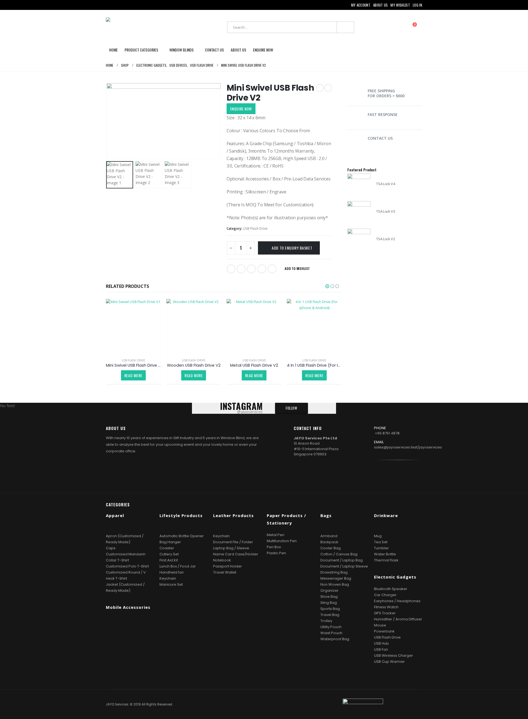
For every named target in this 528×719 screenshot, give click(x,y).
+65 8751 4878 (387, 433)
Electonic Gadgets (395, 577)
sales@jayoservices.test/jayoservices (408, 447)
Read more (133, 375)
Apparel (115, 515)
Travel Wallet (224, 572)
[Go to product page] (133, 326)
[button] (107, 121)
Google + (261, 268)
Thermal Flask (386, 560)
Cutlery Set (169, 554)
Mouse (380, 625)
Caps (111, 548)
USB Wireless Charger (393, 655)
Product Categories (141, 50)
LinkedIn (251, 268)
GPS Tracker (385, 613)
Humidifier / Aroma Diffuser (398, 619)
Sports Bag (330, 608)
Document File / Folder (233, 542)
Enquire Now (241, 109)
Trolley (326, 620)
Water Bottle (385, 554)
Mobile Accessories (128, 607)
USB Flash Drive (255, 228)
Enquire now (263, 50)
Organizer (329, 590)
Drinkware (386, 515)
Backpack (329, 542)
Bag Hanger (170, 542)
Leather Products (233, 515)
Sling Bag (328, 602)
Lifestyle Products (181, 515)
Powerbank (384, 631)
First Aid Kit (169, 560)
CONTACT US (380, 138)
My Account (360, 5)
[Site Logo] (140, 27)
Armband (328, 536)
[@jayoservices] (407, 475)
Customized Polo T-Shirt (127, 566)
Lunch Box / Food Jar (178, 566)
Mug (378, 536)
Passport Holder (227, 566)
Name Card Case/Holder (235, 554)
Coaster (167, 548)
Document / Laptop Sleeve (344, 566)
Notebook (222, 560)
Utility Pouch (331, 626)
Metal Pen (275, 534)
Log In (417, 5)
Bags (326, 515)
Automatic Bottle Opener (182, 536)
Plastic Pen (276, 553)
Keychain (168, 578)
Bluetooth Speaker (390, 588)
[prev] (320, 88)
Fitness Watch (386, 607)
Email (272, 268)
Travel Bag (329, 614)
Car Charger (385, 595)
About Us (380, 5)
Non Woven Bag (334, 584)
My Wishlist (400, 5)
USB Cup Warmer (389, 661)
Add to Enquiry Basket (292, 248)
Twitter (241, 268)
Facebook (231, 268)
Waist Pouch (331, 633)
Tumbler (381, 548)
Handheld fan (172, 572)
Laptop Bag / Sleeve (231, 548)
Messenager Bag (335, 578)
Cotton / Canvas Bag (339, 554)
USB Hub (381, 643)
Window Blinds (181, 50)
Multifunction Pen (282, 541)
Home (113, 50)
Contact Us (214, 50)
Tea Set (380, 542)
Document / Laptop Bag (341, 560)
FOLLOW (291, 408)
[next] (328, 88)
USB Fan (381, 649)
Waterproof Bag (334, 639)
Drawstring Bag (334, 572)
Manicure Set (171, 584)
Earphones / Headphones (397, 601)
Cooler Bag (330, 548)
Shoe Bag (329, 596)
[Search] (345, 27)
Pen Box (274, 547)
